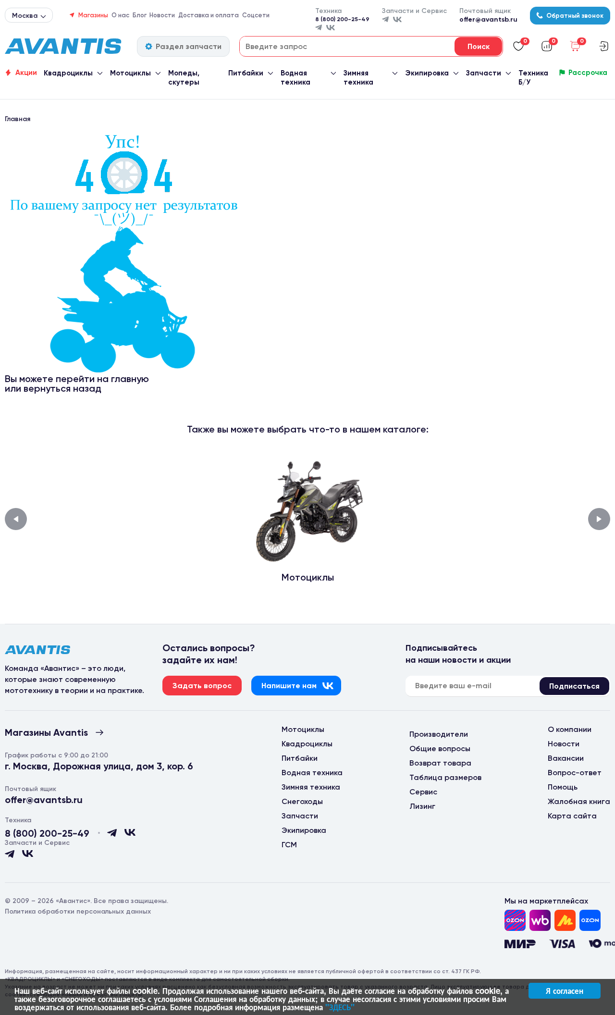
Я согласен (564, 990)
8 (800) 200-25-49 (342, 19)
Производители (438, 734)
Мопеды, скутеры (183, 78)
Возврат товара (440, 762)
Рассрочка (587, 72)
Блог (140, 15)
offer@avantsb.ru (488, 19)
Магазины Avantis (46, 732)
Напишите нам (289, 685)
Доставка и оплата (208, 15)
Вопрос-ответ (575, 772)
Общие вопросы (439, 748)
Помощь (563, 787)
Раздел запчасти (188, 46)
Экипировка (427, 73)
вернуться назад (62, 388)
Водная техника (295, 78)
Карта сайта (572, 815)
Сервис (423, 791)
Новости (162, 15)
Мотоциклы (130, 73)
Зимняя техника (358, 78)
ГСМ (289, 844)
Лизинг (422, 806)
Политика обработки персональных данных (78, 911)
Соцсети (256, 15)
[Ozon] (515, 920)
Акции (26, 72)
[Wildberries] (540, 920)
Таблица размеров (445, 777)
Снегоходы (302, 801)
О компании (569, 729)
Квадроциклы (68, 73)
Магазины (93, 15)
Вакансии (566, 758)
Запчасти (483, 73)
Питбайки (245, 73)
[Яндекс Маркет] (565, 920)
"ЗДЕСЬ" (340, 1007)
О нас (120, 15)
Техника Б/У (533, 78)
